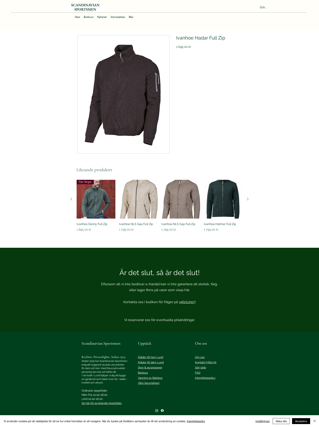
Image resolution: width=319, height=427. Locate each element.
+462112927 (187, 302)
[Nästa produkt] (248, 199)
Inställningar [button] (262, 421)
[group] (159, 208)
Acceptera (301, 421)
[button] (88, 17)
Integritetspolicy (196, 421)
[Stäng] (314, 421)
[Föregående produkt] (71, 199)
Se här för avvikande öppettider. (102, 403)
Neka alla (281, 421)
